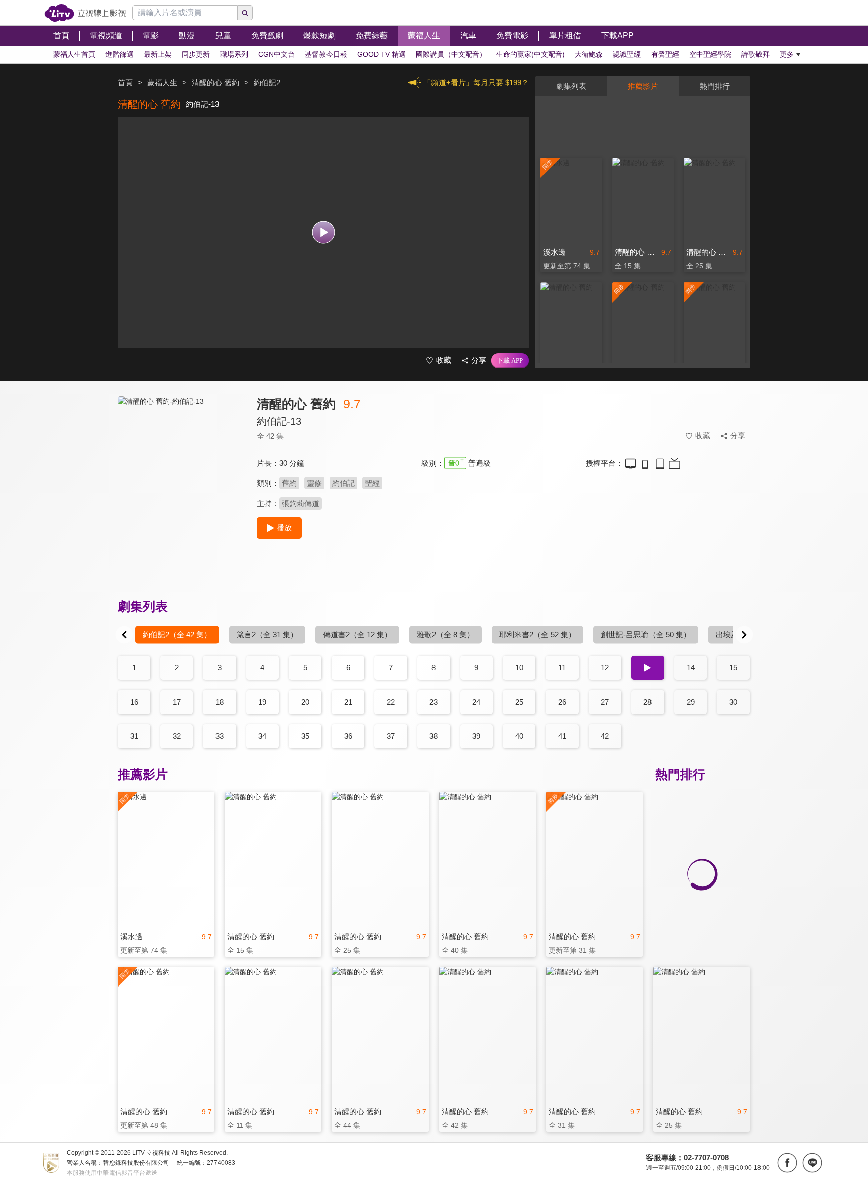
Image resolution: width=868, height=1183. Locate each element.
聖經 (372, 483)
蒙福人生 (162, 82)
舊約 (289, 483)
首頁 (125, 82)
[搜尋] (245, 12)
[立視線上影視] (85, 13)
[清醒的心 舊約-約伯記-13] (181, 485)
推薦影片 (643, 86)
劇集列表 (571, 86)
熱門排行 (715, 86)
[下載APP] (510, 360)
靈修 (314, 483)
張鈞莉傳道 (300, 503)
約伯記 (343, 483)
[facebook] (787, 1163)
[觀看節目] (323, 232)
